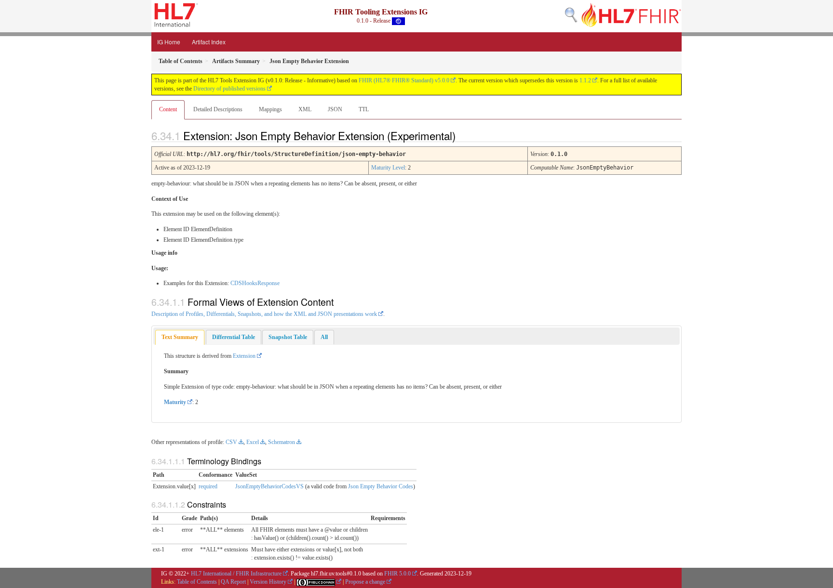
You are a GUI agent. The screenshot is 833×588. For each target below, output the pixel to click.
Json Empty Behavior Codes (380, 486)
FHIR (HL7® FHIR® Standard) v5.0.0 (404, 80)
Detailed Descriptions (217, 109)
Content (168, 109)
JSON (335, 109)
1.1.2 (585, 80)
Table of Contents (197, 581)
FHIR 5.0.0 (397, 573)
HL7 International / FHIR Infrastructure (236, 573)
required (208, 486)
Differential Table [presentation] (233, 337)
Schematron (281, 442)
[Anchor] (463, 135)
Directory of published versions (229, 88)
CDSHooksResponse (255, 283)
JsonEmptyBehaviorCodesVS (269, 486)
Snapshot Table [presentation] (288, 337)
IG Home (168, 42)
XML (304, 109)
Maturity (175, 402)
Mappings (270, 109)
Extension (244, 356)
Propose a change (365, 581)
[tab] (179, 337)
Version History (268, 581)
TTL (364, 109)
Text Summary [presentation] (179, 337)
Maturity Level (388, 167)
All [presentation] (324, 337)
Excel (252, 442)
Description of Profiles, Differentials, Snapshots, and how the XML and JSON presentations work (264, 314)
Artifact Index (209, 42)
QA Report (233, 581)
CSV (231, 442)
